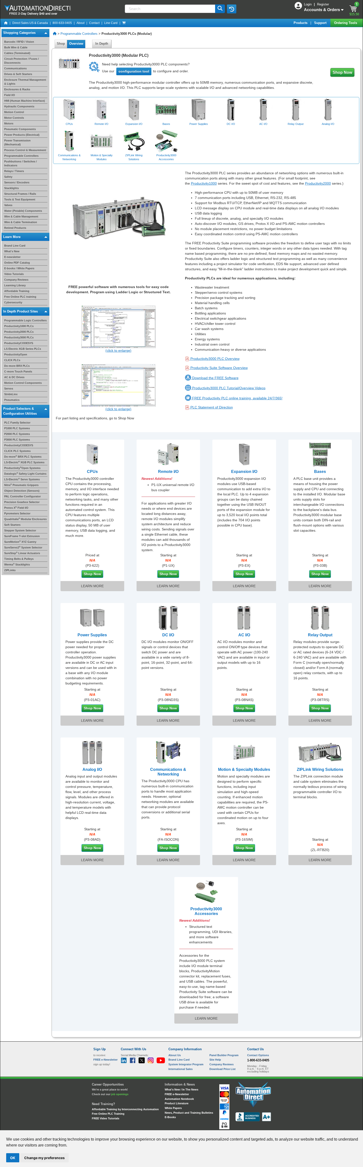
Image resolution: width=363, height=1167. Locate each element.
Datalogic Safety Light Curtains (25, 473)
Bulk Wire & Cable (15, 47)
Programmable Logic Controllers (25, 320)
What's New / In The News (181, 1089)
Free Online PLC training (20, 296)
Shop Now (342, 72)
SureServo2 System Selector (23, 547)
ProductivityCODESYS (18, 343)
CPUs (92, 471)
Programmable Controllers (21, 155)
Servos (8, 388)
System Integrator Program (185, 1064)
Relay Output (320, 635)
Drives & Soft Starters (18, 74)
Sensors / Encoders (16, 182)
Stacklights (11, 188)
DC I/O (168, 635)
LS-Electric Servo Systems (22, 479)
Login (308, 4)
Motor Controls (14, 117)
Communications (15, 68)
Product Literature (176, 1103)
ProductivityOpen (15, 354)
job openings (119, 1094)
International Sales (180, 1069)
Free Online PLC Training (108, 1113)
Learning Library (15, 285)
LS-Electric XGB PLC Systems (24, 462)
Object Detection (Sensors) (22, 490)
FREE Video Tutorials (105, 1118)
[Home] (6, 23)
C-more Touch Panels (18, 371)
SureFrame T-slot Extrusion (22, 536)
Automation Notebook (179, 1098)
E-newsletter (12, 256)
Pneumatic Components (20, 129)
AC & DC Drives (14, 377)
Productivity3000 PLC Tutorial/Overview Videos (228, 388)
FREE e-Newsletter (177, 1094)
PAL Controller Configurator (22, 496)
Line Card (111, 23)
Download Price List (222, 1069)
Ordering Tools (346, 23)
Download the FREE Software (215, 378)
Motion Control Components (23, 382)
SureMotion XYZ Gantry (20, 541)
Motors (8, 123)
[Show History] (231, 8)
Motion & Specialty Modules (244, 769)
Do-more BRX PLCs (17, 365)
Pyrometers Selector (17, 513)
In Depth (101, 43)
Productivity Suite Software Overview (219, 368)
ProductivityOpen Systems (22, 468)
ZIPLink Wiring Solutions (320, 769)
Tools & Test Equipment (19, 199)
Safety (8, 176)
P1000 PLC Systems (17, 428)
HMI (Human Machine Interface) (24, 100)
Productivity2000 (318, 183)
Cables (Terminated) (17, 53)
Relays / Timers (14, 171)
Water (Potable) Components (23, 210)
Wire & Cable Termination (20, 222)
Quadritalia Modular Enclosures (25, 519)
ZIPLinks (10, 570)
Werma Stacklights (17, 564)
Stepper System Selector (20, 530)
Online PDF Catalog (17, 262)
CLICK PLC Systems (17, 450)
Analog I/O (92, 769)
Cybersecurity (13, 302)
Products (301, 23)
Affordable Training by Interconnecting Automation (125, 1109)
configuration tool (134, 71)
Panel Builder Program (224, 1055)
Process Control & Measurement (25, 150)
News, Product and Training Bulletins (189, 1112)
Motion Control (14, 112)
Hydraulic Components (19, 106)
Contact (94, 23)
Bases (320, 471)
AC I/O (244, 635)
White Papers (173, 1108)
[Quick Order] (124, 23)
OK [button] (12, 1158)
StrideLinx (11, 394)
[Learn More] (92, 454)
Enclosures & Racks (17, 89)
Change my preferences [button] (44, 1158)
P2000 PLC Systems (17, 433)
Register (323, 4)
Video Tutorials (14, 273)
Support (320, 23)
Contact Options (258, 1055)
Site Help (215, 1059)
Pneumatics (12, 399)
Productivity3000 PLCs (19, 337)
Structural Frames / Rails (20, 193)
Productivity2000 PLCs (19, 331)
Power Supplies (92, 635)
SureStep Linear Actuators (22, 553)
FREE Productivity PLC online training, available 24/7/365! (236, 398)
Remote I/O (168, 471)
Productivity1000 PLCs (19, 326)
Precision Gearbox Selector (22, 502)
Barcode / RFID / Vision (19, 41)
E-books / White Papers (19, 268)
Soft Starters (12, 524)
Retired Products (15, 227)
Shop (61, 43)
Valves (8, 205)
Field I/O (9, 95)
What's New (12, 251)
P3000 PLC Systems (17, 439)
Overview (76, 43)
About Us (174, 1055)
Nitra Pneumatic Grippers (21, 485)
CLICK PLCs (12, 360)
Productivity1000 (204, 183)
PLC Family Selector (17, 422)
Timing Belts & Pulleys (19, 558)
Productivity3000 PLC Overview (215, 359)
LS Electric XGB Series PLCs (22, 348)
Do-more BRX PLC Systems (22, 456)
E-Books (170, 1117)
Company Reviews (16, 279)
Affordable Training (16, 291)
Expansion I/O (244, 471)
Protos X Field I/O (16, 507)
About (80, 23)
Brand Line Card (14, 245)
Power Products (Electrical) (22, 134)
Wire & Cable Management (21, 216)
